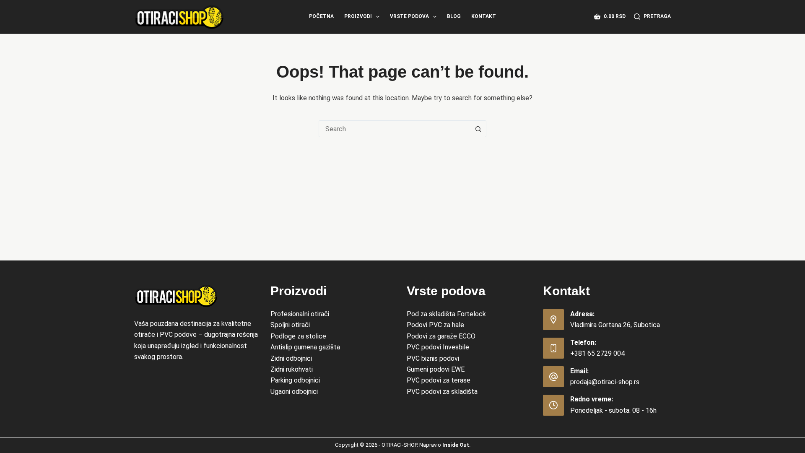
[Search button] (478, 129)
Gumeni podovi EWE (436, 369)
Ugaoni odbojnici (294, 392)
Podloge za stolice (298, 336)
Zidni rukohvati (291, 369)
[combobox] (394, 128)
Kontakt (483, 16)
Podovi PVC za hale (435, 325)
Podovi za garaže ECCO (441, 336)
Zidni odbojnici (291, 358)
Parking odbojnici (295, 380)
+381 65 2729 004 (597, 353)
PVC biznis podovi (433, 358)
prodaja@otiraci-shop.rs (604, 382)
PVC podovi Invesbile (438, 347)
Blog (454, 16)
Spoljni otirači (290, 325)
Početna (321, 16)
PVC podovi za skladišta (442, 392)
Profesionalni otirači (299, 314)
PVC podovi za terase (438, 380)
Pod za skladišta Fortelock (446, 314)
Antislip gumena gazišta (305, 347)
